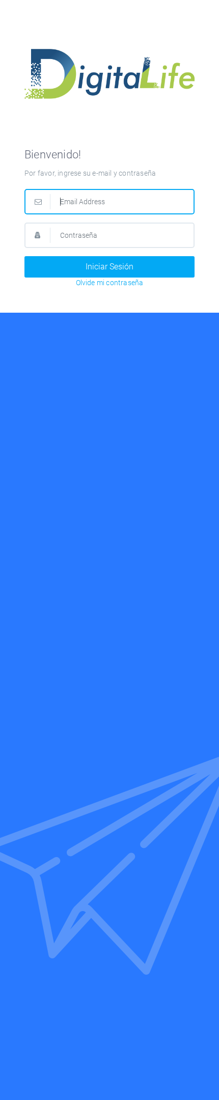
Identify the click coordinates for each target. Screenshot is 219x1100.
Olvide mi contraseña (110, 283)
